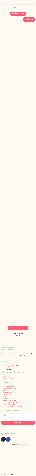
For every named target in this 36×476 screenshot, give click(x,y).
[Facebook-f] (8, 439)
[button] (18, 4)
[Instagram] (3, 439)
